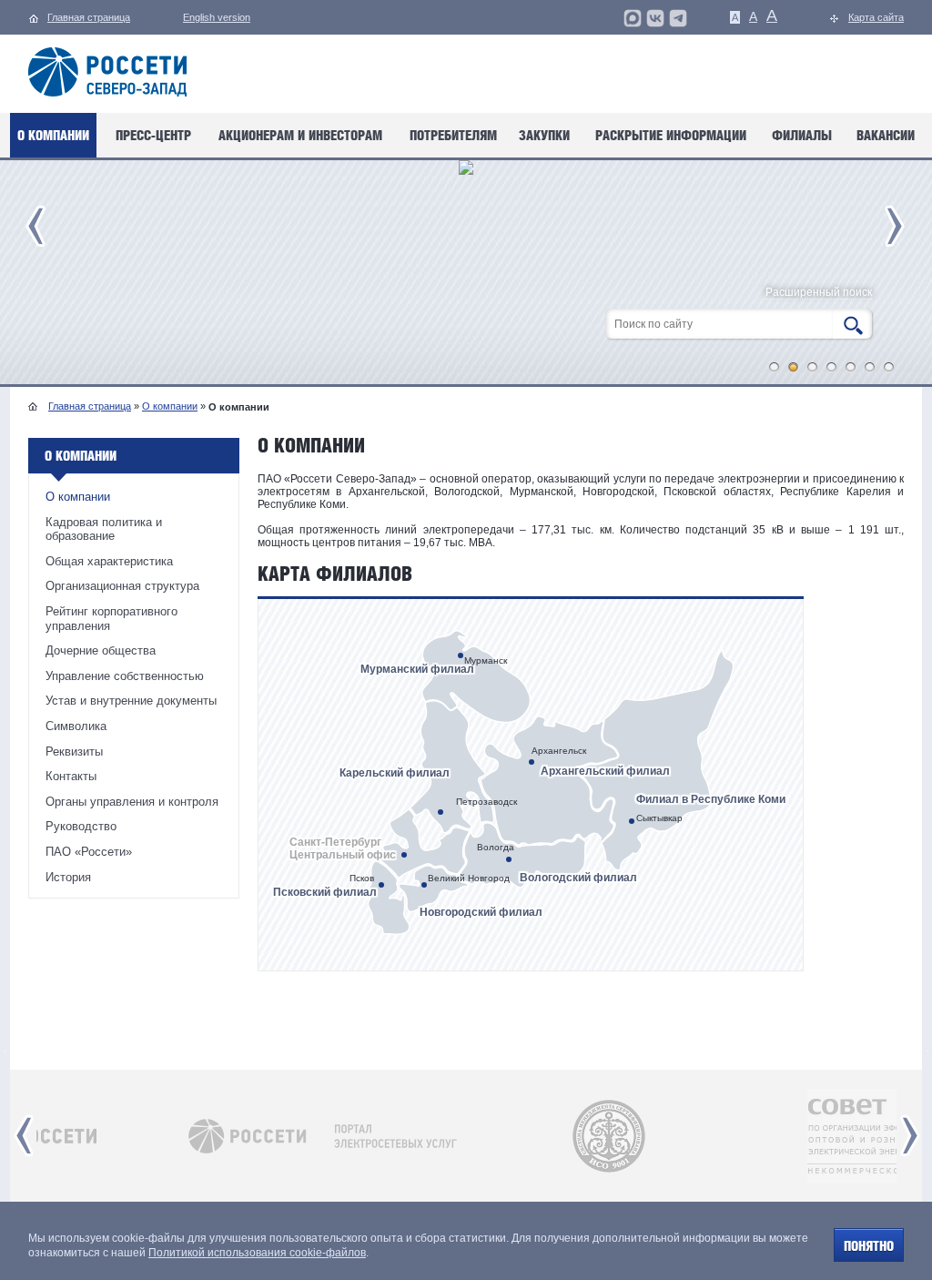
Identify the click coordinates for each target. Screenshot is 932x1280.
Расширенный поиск (818, 293)
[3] (812, 367)
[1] (774, 367)
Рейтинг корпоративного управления (111, 618)
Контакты (71, 776)
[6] (870, 367)
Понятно (869, 1246)
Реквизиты (74, 751)
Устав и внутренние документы (131, 700)
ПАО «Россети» (89, 851)
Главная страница (89, 406)
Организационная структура (122, 586)
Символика (76, 726)
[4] (832, 367)
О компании (170, 406)
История (68, 877)
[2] (793, 367)
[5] (851, 367)
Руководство (81, 826)
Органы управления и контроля (132, 801)
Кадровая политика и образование (104, 529)
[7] (889, 367)
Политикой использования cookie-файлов (257, 1252)
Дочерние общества (101, 650)
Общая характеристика (109, 561)
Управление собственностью (125, 676)
